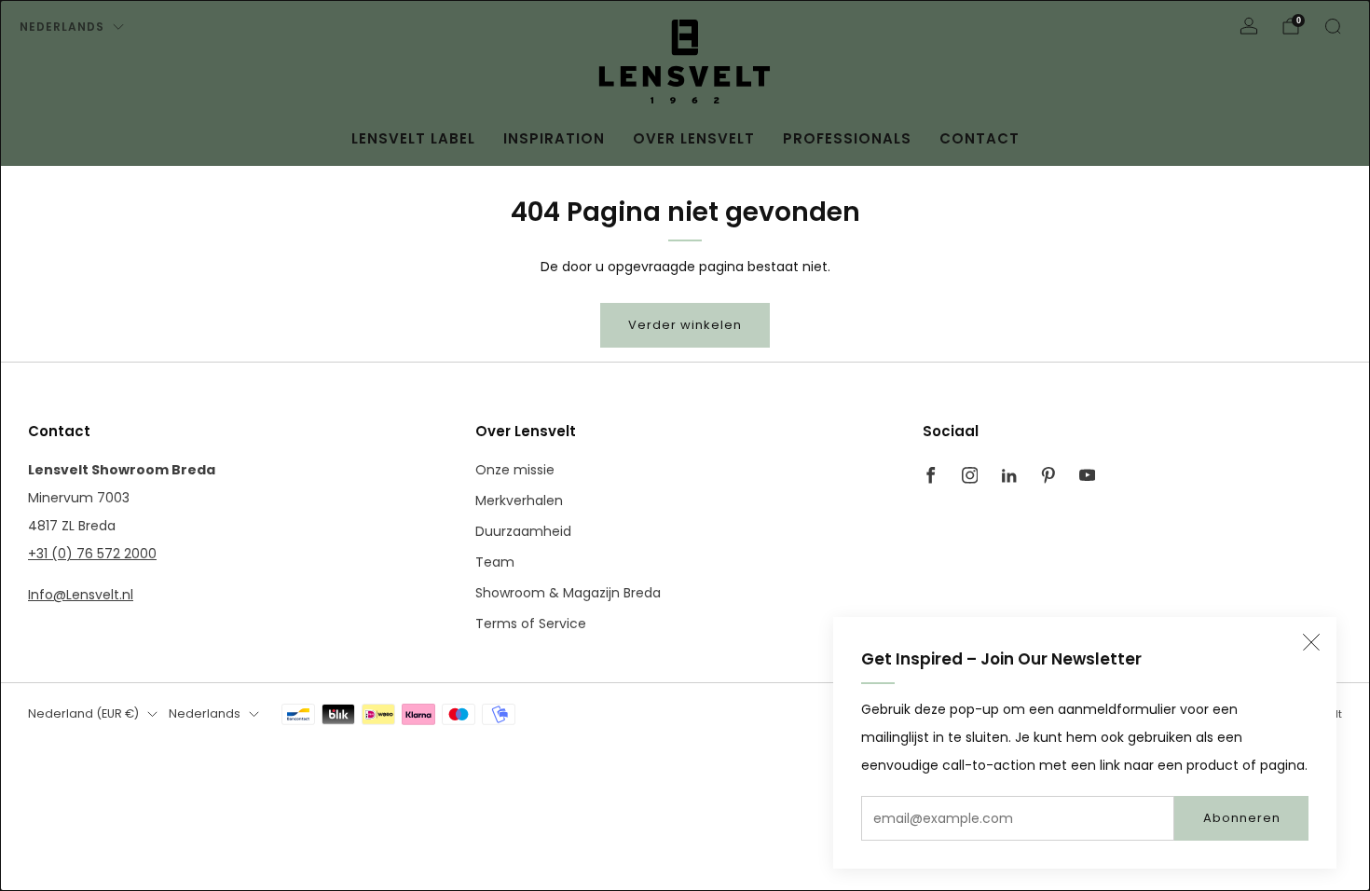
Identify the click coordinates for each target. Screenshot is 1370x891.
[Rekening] (1249, 26)
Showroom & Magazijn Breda (568, 592)
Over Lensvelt (694, 138)
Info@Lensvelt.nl (80, 594)
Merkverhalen (519, 500)
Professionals (847, 138)
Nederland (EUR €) (83, 713)
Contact (979, 138)
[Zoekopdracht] (1332, 26)
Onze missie (515, 469)
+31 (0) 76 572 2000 (92, 553)
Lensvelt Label (413, 138)
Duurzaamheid (523, 531)
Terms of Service (530, 623)
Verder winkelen (685, 325)
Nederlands (62, 26)
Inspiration (554, 138)
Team (494, 562)
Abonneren (1242, 818)
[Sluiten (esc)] (1311, 642)
